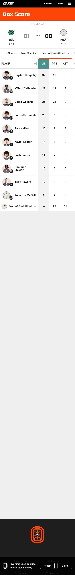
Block (65, 566)
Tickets (47, 3)
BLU (11, 39)
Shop (61, 3)
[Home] (17, 4)
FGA (63, 39)
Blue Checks (28, 53)
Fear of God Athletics (55, 53)
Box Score (9, 53)
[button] (69, 3)
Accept (47, 566)
